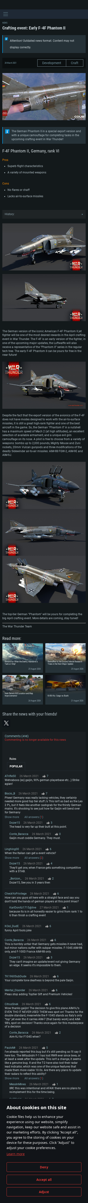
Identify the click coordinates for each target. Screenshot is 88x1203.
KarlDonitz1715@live (22, 907)
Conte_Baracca (18, 834)
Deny (44, 1167)
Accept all (44, 1180)
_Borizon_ (15, 878)
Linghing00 (12, 849)
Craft (74, 63)
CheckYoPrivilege (16, 893)
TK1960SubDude (15, 976)
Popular (16, 766)
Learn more (16, 1154)
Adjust (44, 1192)
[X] (6, 723)
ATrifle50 (10, 776)
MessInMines (17, 1084)
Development (51, 63)
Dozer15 (14, 822)
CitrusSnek (11, 1004)
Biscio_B (10, 793)
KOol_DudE (12, 926)
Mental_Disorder (15, 990)
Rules (12, 759)
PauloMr (10, 1047)
